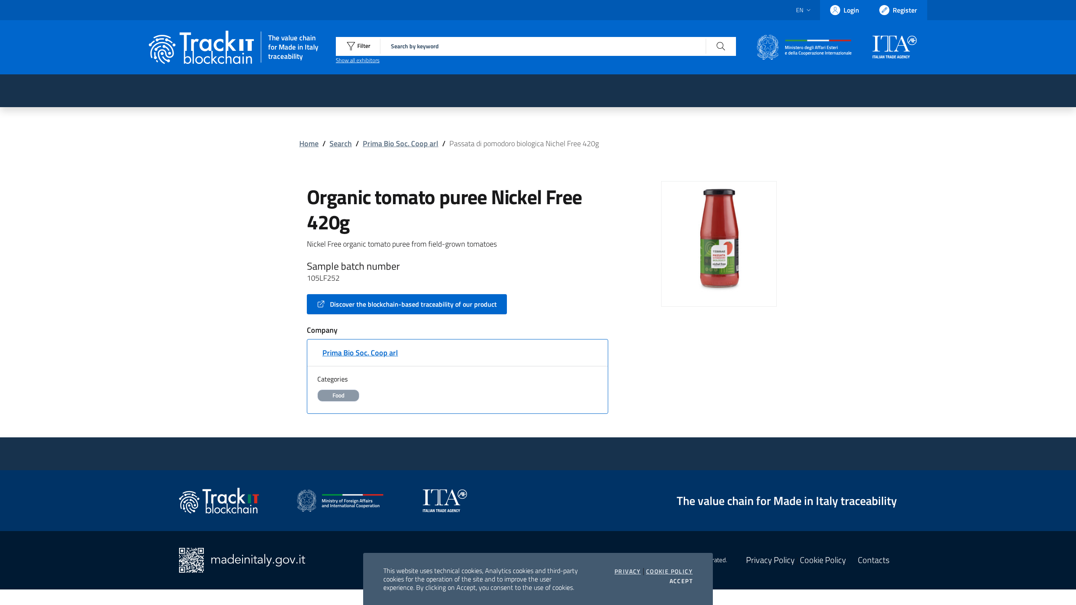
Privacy (627, 571)
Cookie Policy (669, 571)
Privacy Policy (770, 560)
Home (309, 143)
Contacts (873, 560)
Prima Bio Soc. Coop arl (400, 143)
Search (341, 143)
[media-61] (719, 238)
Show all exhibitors (358, 60)
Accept (681, 581)
